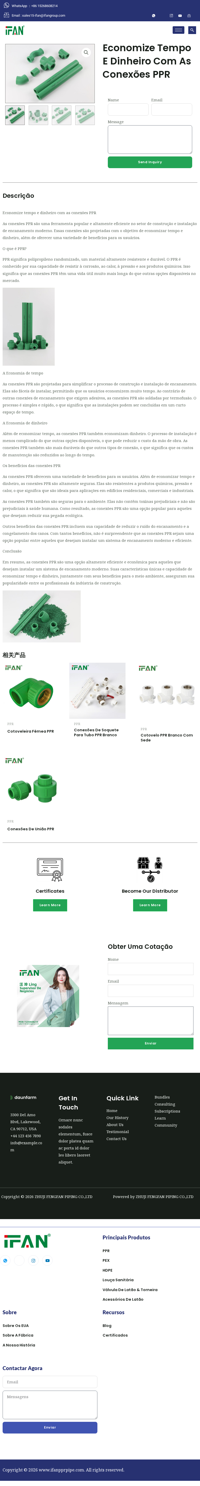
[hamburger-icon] (178, 30)
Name (113, 99)
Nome (113, 959)
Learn (160, 1118)
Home (112, 1110)
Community (166, 1125)
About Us (115, 1124)
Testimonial (118, 1131)
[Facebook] (162, 15)
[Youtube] (47, 1260)
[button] (192, 30)
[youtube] (180, 15)
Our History (117, 1117)
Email (156, 99)
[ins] (171, 15)
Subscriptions (167, 1111)
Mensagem (118, 1002)
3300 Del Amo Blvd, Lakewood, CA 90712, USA (25, 1121)
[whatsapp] (154, 15)
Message (116, 121)
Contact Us (117, 1138)
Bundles (162, 1097)
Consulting (165, 1104)
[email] (189, 15)
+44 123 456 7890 (25, 1135)
